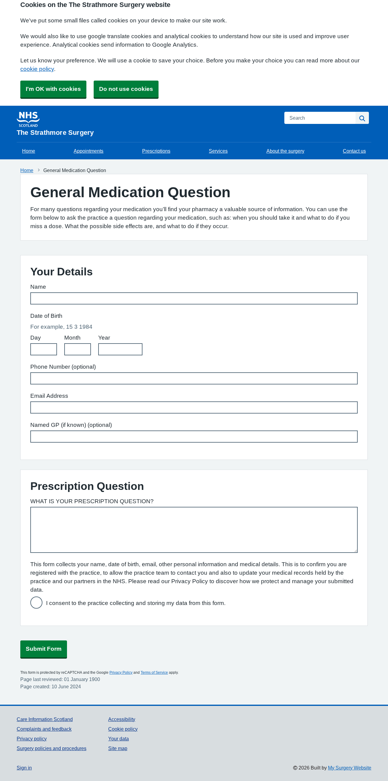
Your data (118, 738)
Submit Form (44, 649)
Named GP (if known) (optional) (71, 425)
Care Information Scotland (45, 719)
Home (28, 150)
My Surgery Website (349, 767)
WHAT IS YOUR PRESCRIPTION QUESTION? (92, 501)
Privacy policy (32, 738)
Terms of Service (154, 672)
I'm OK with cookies (53, 89)
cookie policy (37, 69)
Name (38, 287)
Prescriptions (156, 150)
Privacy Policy (120, 672)
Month (72, 338)
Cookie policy (123, 728)
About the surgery (285, 150)
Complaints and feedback (44, 728)
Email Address (49, 396)
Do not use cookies (126, 89)
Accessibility (121, 719)
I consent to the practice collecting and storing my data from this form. (136, 603)
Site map (117, 748)
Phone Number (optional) (63, 367)
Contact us (354, 150)
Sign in (24, 767)
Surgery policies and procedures (51, 748)
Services (218, 150)
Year (104, 338)
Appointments (88, 150)
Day (35, 338)
